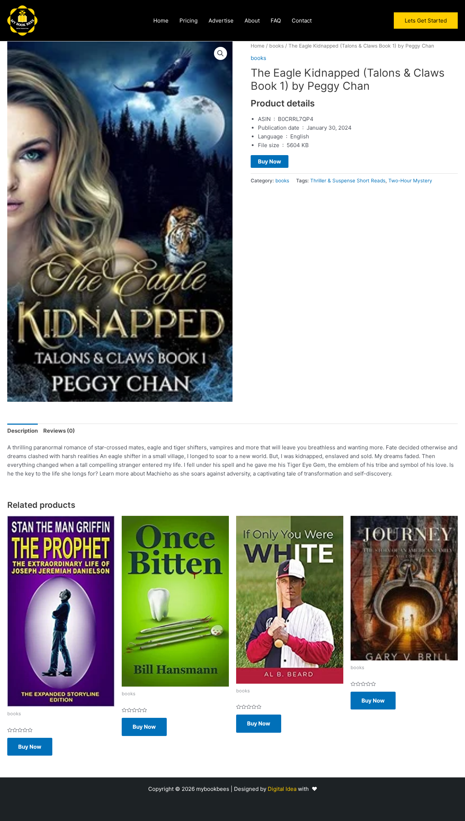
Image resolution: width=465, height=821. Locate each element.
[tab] (22, 431)
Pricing (188, 20)
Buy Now (269, 161)
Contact (302, 20)
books (276, 46)
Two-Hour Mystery (410, 180)
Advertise (221, 20)
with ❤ (307, 788)
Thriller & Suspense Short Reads (347, 180)
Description (22, 430)
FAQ (276, 20)
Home (161, 20)
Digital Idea (283, 788)
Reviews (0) (59, 430)
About (252, 20)
